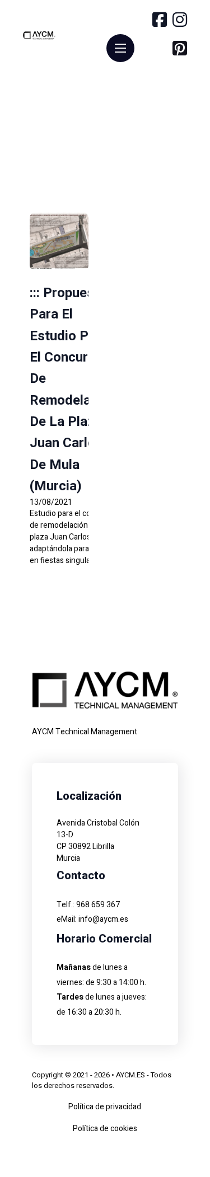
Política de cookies (105, 1128)
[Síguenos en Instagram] (179, 21)
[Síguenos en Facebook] (159, 21)
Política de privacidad (104, 1107)
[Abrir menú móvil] (120, 48)
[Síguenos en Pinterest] (179, 50)
